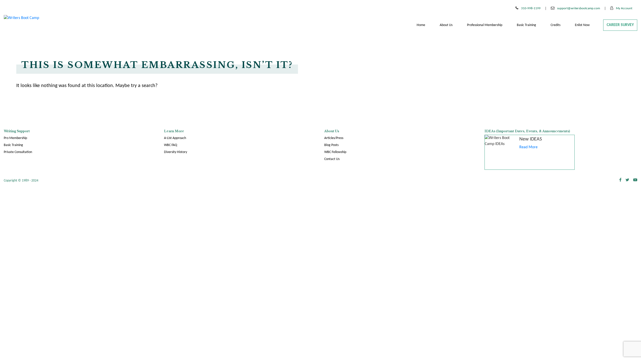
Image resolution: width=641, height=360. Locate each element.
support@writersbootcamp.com (578, 8)
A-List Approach (175, 138)
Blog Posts (331, 145)
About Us (446, 25)
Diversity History (175, 152)
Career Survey (620, 25)
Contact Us (332, 159)
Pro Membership (15, 138)
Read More (528, 147)
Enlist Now (582, 25)
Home (421, 25)
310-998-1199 (530, 8)
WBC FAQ (170, 145)
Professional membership (484, 25)
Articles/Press (333, 138)
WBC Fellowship (335, 152)
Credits (555, 25)
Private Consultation (18, 152)
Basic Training (526, 25)
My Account (623, 8)
